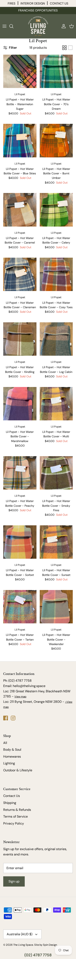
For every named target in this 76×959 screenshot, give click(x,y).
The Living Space (23, 945)
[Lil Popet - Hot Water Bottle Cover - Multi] (56, 404)
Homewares (12, 756)
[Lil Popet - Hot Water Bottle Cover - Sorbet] (19, 542)
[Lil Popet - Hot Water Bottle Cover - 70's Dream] (56, 71)
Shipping (9, 803)
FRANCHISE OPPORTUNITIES (38, 10)
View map (20, 696)
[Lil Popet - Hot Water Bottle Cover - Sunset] (56, 542)
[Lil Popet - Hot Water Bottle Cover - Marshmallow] (19, 404)
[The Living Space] (38, 26)
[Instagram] (13, 718)
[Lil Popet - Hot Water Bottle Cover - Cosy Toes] (56, 274)
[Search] (13, 26)
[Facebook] (5, 718)
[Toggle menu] (4, 26)
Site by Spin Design (45, 945)
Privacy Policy (13, 823)
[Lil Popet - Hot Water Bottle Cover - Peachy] (19, 473)
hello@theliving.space (29, 686)
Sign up (14, 881)
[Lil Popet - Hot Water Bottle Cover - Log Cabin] (56, 339)
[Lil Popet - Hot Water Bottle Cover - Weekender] (56, 607)
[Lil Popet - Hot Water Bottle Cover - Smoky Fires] (56, 473)
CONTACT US (59, 3)
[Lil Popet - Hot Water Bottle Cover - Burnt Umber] (56, 140)
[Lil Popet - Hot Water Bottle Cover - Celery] (56, 210)
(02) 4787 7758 (38, 955)
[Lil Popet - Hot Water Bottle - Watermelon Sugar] (19, 71)
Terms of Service (15, 816)
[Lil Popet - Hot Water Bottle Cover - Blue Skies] (19, 140)
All (5, 743)
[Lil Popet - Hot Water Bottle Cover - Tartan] (19, 607)
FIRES (11, 3)
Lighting (9, 763)
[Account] (62, 26)
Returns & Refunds (17, 810)
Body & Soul (12, 749)
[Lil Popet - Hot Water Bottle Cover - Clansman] (19, 274)
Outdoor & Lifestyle (17, 770)
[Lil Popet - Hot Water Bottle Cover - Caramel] (19, 210)
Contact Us (11, 796)
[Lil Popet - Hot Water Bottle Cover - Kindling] (19, 339)
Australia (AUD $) (19, 934)
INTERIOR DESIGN (32, 3)
